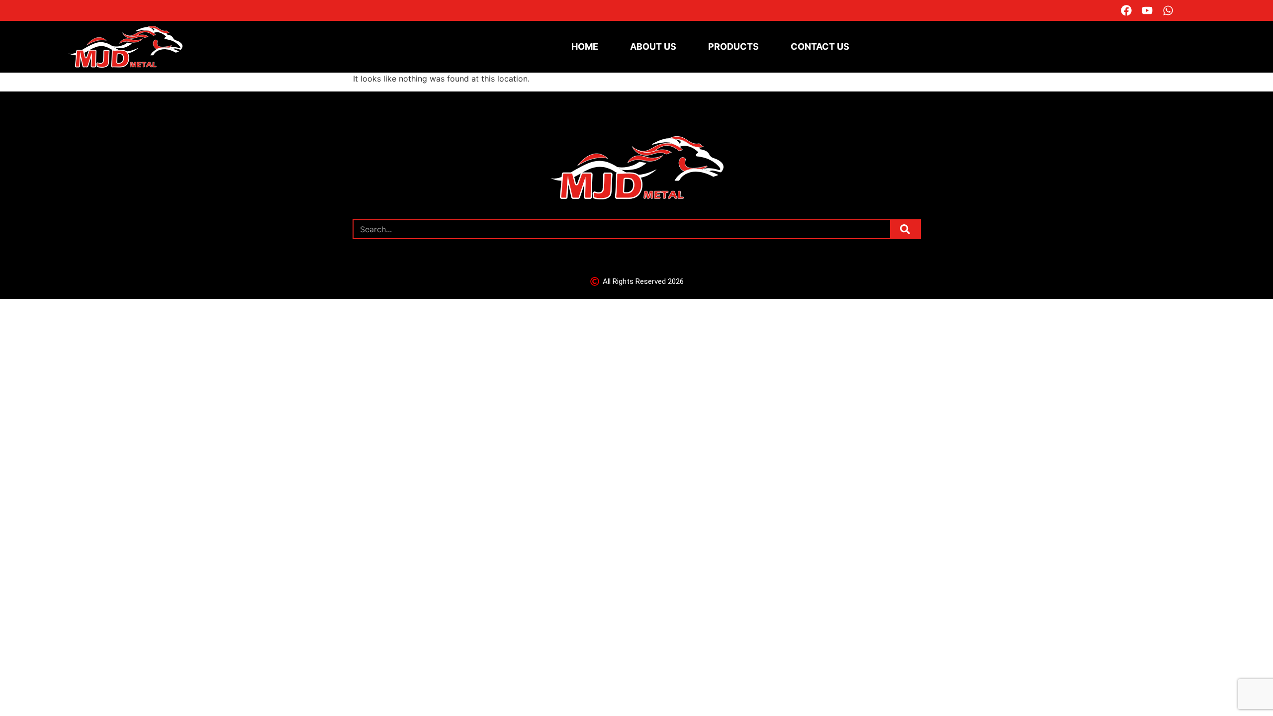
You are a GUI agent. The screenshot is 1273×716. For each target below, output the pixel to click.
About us (653, 46)
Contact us (820, 46)
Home (584, 46)
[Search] (905, 229)
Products (733, 46)
